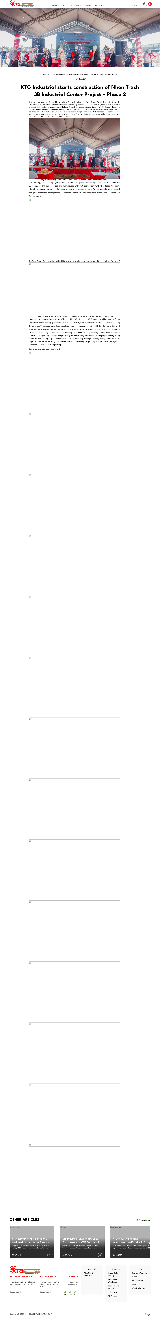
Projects (77, 5)
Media (87, 5)
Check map (14, 1292)
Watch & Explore (138, 1288)
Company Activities (140, 1273)
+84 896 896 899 (72, 1284)
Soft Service (112, 1292)
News (134, 1284)
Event (134, 1277)
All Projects (112, 1296)
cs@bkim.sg (74, 1282)
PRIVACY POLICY (45, 1314)
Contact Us (98, 5)
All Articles (140, 1220)
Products (67, 5)
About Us (55, 5)
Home (44, 75)
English (135, 5)
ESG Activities (137, 1280)
